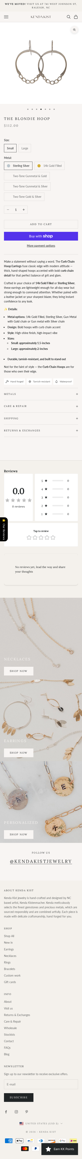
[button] (56, 481)
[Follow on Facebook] (6, 1112)
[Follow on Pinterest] (27, 1112)
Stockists (9, 1034)
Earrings (9, 949)
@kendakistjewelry (41, 861)
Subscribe (19, 1097)
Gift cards (10, 982)
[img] (18, 500)
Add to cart (41, 224)
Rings (7, 962)
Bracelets (9, 969)
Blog (6, 1054)
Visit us (8, 1008)
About (8, 1001)
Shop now (19, 671)
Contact (9, 1041)
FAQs (7, 1047)
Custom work (12, 975)
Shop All (9, 936)
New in (8, 942)
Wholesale (10, 1028)
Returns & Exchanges (17, 1015)
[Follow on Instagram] (16, 1112)
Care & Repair (12, 1021)
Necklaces (10, 956)
